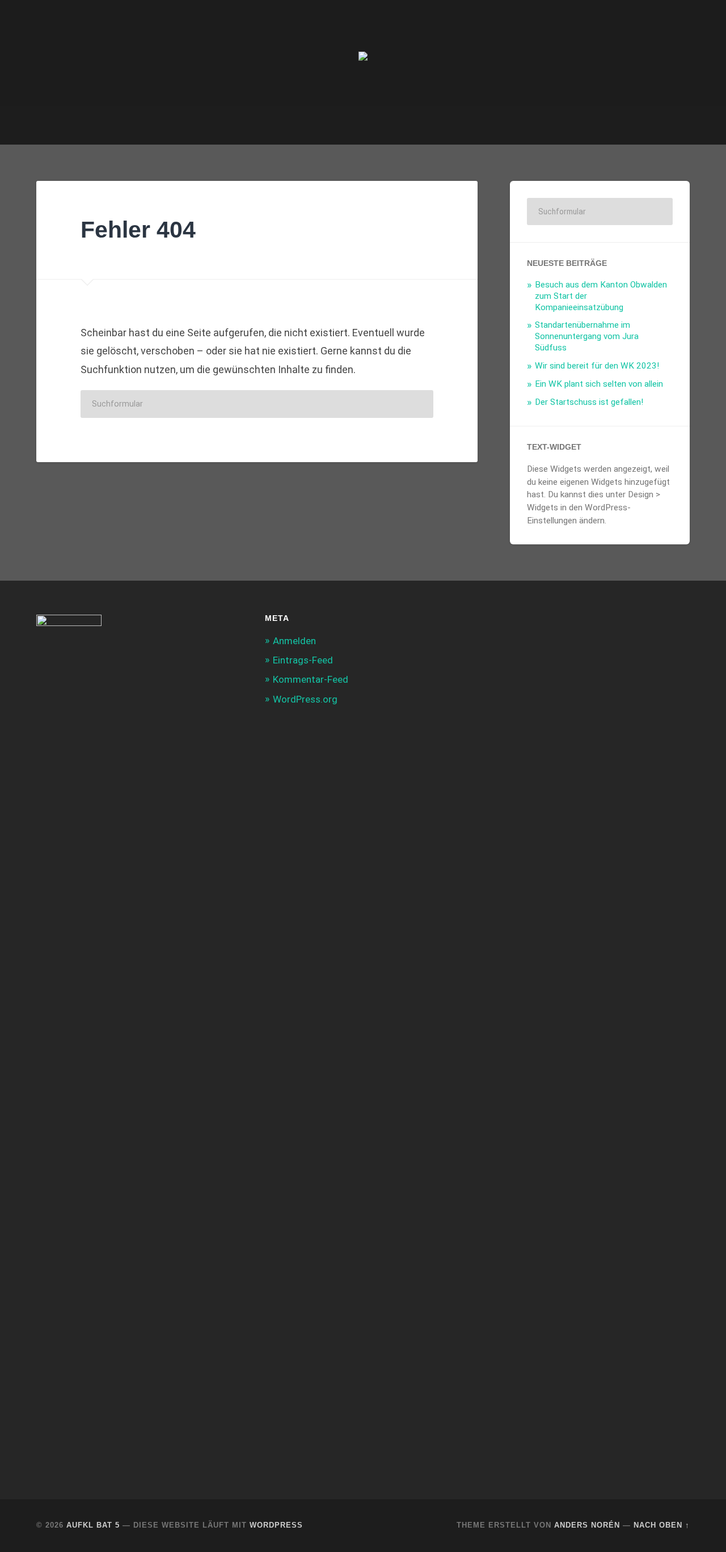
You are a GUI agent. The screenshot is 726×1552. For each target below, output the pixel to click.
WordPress (276, 1525)
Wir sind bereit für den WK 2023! (597, 366)
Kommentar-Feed (310, 679)
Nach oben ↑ (662, 1525)
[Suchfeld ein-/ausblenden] (670, 125)
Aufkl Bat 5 (93, 1525)
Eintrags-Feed (303, 660)
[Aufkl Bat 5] (363, 53)
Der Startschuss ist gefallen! (589, 402)
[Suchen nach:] (257, 404)
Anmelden (294, 640)
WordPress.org (305, 699)
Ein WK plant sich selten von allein (599, 384)
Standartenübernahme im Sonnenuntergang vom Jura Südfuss (587, 336)
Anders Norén (587, 1525)
